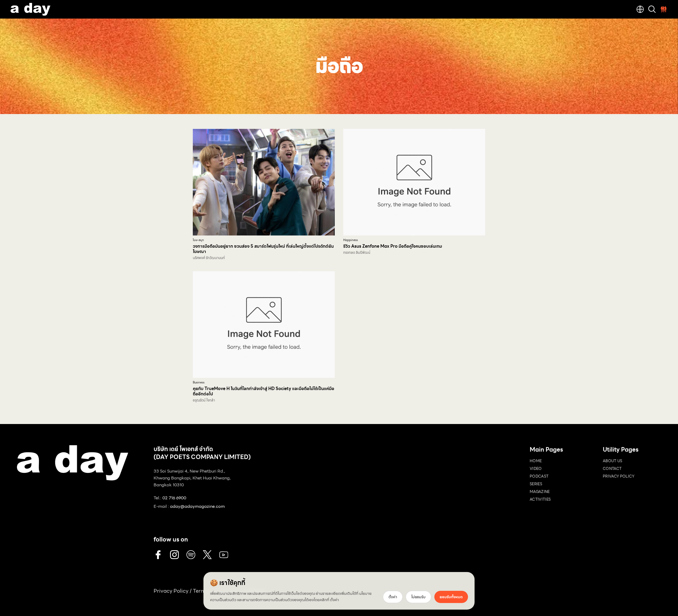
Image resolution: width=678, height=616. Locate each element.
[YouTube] (223, 554)
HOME (536, 461)
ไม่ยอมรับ (418, 597)
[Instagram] (174, 554)
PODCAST (539, 476)
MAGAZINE (540, 492)
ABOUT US (612, 461)
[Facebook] (158, 554)
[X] (207, 554)
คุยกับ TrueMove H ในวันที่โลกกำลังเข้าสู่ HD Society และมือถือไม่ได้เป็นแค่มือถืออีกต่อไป (263, 391)
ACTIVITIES (540, 499)
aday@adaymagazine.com (197, 506)
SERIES (536, 484)
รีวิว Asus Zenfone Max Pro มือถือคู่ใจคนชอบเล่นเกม (392, 246)
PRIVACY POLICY (618, 476)
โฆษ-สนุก (198, 240)
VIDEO (536, 468)
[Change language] (640, 9)
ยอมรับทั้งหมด (451, 597)
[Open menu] (663, 9)
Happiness (350, 240)
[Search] (652, 9)
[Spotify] (190, 554)
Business (198, 382)
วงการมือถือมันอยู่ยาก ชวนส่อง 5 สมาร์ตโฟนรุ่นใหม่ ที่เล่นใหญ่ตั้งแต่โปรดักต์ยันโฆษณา (263, 249)
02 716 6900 (174, 498)
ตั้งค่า (334, 600)
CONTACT (612, 468)
